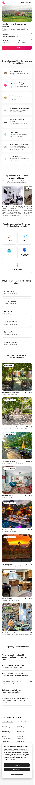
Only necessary (17, 769)
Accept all (17, 765)
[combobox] (16, 36)
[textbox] (9, 42)
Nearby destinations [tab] (7, 721)
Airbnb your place (25, 3)
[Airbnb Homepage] (3, 2)
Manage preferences (17, 774)
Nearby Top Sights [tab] (21, 721)
